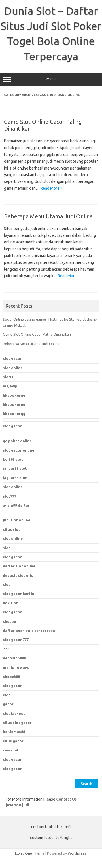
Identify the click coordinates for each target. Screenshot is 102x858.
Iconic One (23, 853)
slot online (13, 368)
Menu (51, 79)
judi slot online (16, 520)
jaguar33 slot (15, 468)
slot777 (9, 496)
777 (6, 649)
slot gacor (12, 358)
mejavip (10, 386)
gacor (8, 704)
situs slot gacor (17, 723)
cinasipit (11, 750)
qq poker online (17, 441)
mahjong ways (16, 667)
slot (6, 548)
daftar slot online (19, 566)
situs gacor (13, 741)
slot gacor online (18, 450)
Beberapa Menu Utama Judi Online (48, 216)
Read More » (51, 188)
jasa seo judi (17, 805)
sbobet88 (11, 677)
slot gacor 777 (16, 640)
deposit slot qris (18, 575)
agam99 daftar (16, 505)
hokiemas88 (14, 732)
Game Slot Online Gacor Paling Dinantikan (37, 334)
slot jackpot (14, 713)
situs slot (11, 529)
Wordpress (77, 853)
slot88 (8, 377)
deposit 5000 (14, 658)
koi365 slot (13, 459)
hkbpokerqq (14, 395)
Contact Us (66, 799)
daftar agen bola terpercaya (29, 630)
